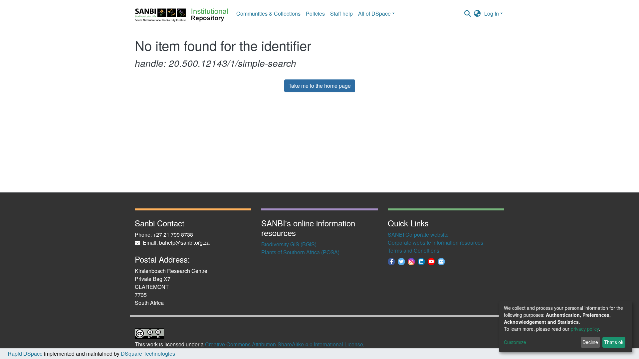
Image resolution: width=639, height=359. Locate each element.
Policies (315, 13)
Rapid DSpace (25, 353)
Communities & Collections (268, 13)
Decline (590, 342)
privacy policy (585, 328)
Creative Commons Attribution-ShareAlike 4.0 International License (284, 344)
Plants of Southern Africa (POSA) (300, 252)
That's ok (613, 342)
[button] (477, 14)
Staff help (341, 13)
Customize (515, 342)
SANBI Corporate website (418, 234)
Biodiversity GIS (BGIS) (289, 244)
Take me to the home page (320, 85)
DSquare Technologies (147, 353)
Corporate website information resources (435, 242)
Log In (491, 13)
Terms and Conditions (413, 250)
